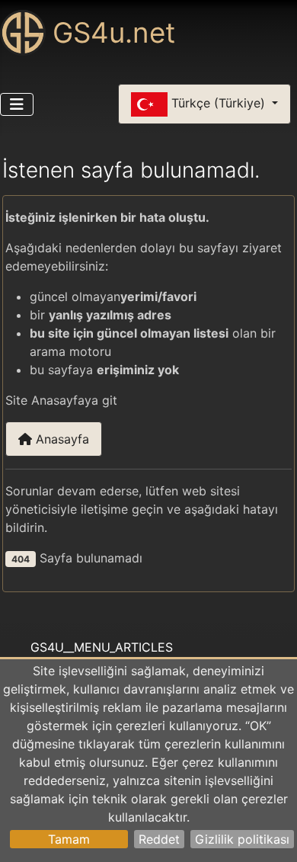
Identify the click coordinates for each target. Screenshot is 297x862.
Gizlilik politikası (242, 839)
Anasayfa (60, 439)
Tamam (69, 839)
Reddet (159, 839)
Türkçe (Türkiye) (218, 103)
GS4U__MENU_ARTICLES (101, 647)
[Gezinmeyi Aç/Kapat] (17, 104)
